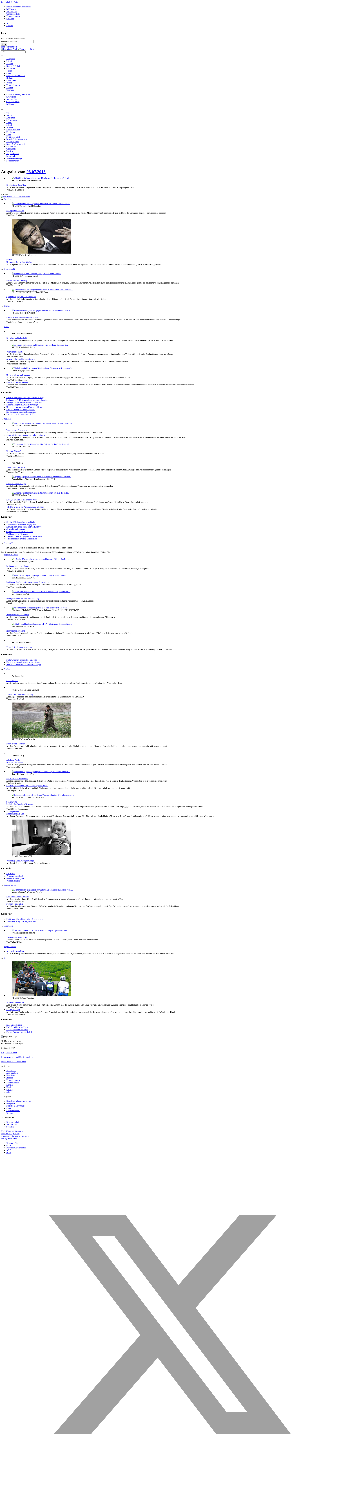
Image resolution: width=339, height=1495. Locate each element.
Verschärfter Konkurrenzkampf (19, 647)
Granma (9, 1113)
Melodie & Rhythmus (15, 1106)
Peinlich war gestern (14, 904)
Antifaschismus (10, 885)
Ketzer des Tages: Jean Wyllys (19, 262)
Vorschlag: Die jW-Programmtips (20, 861)
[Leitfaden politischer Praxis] (41, 559)
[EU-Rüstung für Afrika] (41, 178)
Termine (9, 87)
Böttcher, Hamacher (14, 762)
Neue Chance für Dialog (16, 280)
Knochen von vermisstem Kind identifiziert (24, 407)
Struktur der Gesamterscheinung (19, 694)
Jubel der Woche (13, 760)
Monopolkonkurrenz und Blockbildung (22, 598)
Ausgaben (10, 59)
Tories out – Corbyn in (15, 467)
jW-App (9, 1089)
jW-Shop (10, 19)
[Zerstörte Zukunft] (41, 444)
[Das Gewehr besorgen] (41, 737)
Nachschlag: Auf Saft (15, 814)
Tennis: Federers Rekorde (17, 1030)
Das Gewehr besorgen (15, 744)
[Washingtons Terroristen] (42, 423)
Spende (9, 25)
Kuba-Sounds (12, 680)
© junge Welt (11, 1143)
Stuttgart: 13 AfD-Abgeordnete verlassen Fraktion (27, 400)
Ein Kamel (10, 873)
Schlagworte (11, 802)
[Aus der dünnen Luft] (41, 995)
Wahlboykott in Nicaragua (17, 534)
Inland (9, 61)
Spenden (10, 1127)
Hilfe (8, 1152)
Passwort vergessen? (9, 47)
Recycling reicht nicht (15, 631)
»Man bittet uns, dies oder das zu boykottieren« (26, 435)
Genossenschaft (12, 14)
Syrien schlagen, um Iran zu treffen (21, 296)
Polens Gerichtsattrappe (16, 483)
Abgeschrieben (10, 946)
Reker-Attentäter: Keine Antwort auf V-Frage (25, 397)
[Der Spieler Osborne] (41, 203)
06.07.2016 (36, 171)
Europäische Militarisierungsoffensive (22, 317)
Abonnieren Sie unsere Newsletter (15, 1136)
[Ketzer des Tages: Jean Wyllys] (41, 253)
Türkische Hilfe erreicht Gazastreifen (21, 539)
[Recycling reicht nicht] (42, 624)
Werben (9, 1078)
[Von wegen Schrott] (41, 345)
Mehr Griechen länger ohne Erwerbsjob (23, 660)
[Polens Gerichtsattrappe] (41, 477)
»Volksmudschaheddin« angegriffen (21, 524)
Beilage (9, 78)
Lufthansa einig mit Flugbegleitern (20, 409)
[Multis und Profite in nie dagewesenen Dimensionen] (40, 575)
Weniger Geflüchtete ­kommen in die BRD (24, 402)
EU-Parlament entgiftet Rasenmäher (21, 412)
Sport (8, 73)
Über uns (10, 90)
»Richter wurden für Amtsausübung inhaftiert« (25, 507)
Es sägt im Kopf (13, 1009)
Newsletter (10, 1075)
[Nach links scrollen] (2, 109)
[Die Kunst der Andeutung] (41, 771)
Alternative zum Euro (15, 951)
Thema (9, 71)
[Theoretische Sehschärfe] (41, 930)
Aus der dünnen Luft (15, 1002)
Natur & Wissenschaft (15, 75)
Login (4, 44)
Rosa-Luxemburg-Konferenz (18, 7)
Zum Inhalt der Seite (9, 2)
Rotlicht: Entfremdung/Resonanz (20, 804)
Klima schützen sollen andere (18, 375)
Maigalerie (10, 1103)
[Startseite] (17, 49)
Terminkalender (12, 1082)
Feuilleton (10, 68)
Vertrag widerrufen (9, 1138)
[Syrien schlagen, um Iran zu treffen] (42, 290)
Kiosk (8, 1087)
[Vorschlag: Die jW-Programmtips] (41, 854)
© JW (8, 1145)
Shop (8, 1108)
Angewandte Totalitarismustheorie (20, 359)
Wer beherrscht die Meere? (17, 614)
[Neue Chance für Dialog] (36, 273)
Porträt (9, 260)
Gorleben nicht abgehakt (16, 338)
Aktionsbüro (11, 11)
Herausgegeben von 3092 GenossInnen (17, 1057)
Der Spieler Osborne (15, 210)
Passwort (5, 41)
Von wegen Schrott (14, 352)
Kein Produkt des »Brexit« (17, 897)
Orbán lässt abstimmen (15, 529)
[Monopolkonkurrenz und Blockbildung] (41, 591)
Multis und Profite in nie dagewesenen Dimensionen (28, 582)
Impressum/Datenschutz (16, 1148)
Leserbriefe (11, 80)
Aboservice (11, 1070)
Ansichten (8, 199)
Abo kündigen (12, 1073)
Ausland (9, 63)
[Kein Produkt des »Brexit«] (42, 890)
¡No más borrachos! (14, 876)
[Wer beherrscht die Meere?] (40, 608)
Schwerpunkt (9, 269)
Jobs (8, 1092)
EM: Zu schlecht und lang (17, 1027)
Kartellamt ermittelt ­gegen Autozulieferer (23, 662)
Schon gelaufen (12, 811)
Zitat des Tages (10, 543)
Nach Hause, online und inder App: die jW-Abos (12, 1132)
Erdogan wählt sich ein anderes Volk (21, 500)
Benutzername (7, 38)
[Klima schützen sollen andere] (43, 368)
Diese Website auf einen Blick (13, 1061)
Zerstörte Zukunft (13, 451)
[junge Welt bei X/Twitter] (169, 1493)
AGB (8, 1150)
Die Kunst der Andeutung (17, 778)
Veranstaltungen (13, 16)
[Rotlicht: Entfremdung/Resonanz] (43, 795)
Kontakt (9, 1085)
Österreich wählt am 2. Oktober (19, 531)
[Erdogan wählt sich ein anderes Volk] (40, 493)
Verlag (9, 83)
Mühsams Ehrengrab (15, 878)
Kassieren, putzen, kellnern (17, 382)
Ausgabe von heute (9, 1052)
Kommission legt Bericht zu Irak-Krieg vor (24, 527)
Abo (8, 23)
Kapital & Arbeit (13, 66)
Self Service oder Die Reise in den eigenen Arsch (27, 786)
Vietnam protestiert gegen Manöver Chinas (24, 536)
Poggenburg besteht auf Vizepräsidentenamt (24, 919)
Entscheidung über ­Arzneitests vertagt (22, 405)
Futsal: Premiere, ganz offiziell (19, 1032)
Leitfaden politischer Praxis (17, 566)
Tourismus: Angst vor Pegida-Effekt (21, 921)
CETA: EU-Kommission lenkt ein (20, 522)
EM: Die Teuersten (14, 1025)
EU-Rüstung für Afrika (16, 185)
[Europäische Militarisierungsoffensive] (42, 310)
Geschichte (8, 926)
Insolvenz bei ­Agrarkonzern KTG (20, 414)
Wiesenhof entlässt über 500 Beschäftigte (23, 665)
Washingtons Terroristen (16, 430)
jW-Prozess (11, 9)
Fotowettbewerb (13, 1110)
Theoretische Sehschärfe (16, 937)
